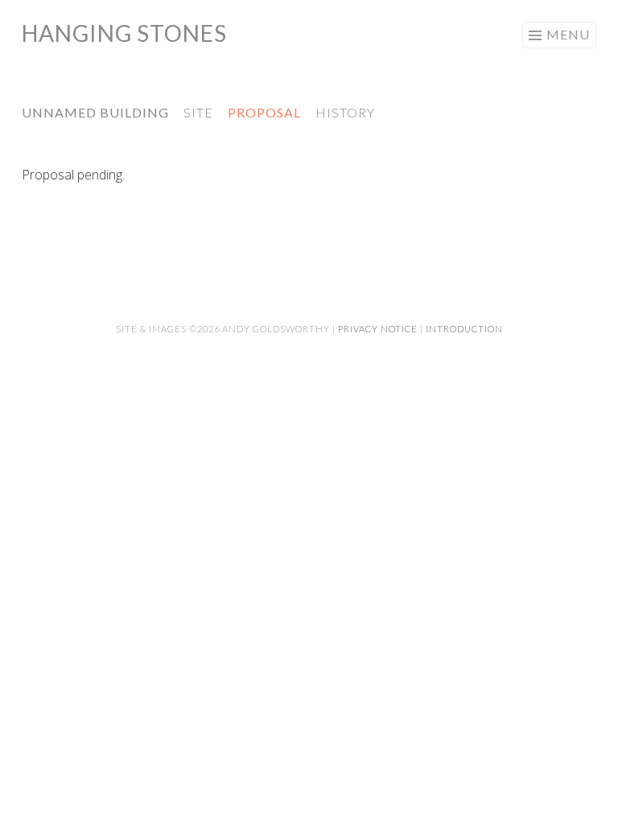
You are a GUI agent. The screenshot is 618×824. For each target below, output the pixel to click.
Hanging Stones (124, 33)
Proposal (264, 112)
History (345, 112)
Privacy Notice (378, 328)
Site (198, 112)
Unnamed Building (95, 112)
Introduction (464, 328)
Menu (568, 34)
